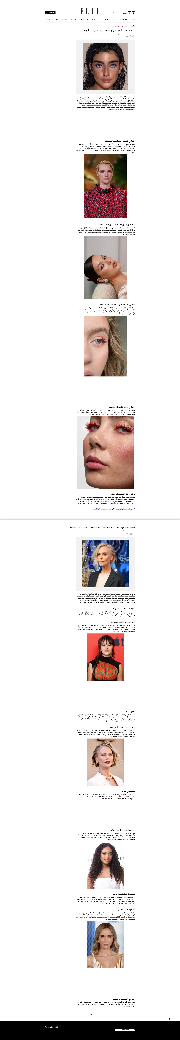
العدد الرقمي (50, 12)
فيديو (56, 19)
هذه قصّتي (96, 19)
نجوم (106, 19)
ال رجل (47, 19)
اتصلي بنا (132, 1027)
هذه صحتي (84, 19)
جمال (114, 19)
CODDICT (56, 1027)
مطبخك (65, 19)
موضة (132, 19)
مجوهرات (123, 19)
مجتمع (73, 19)
